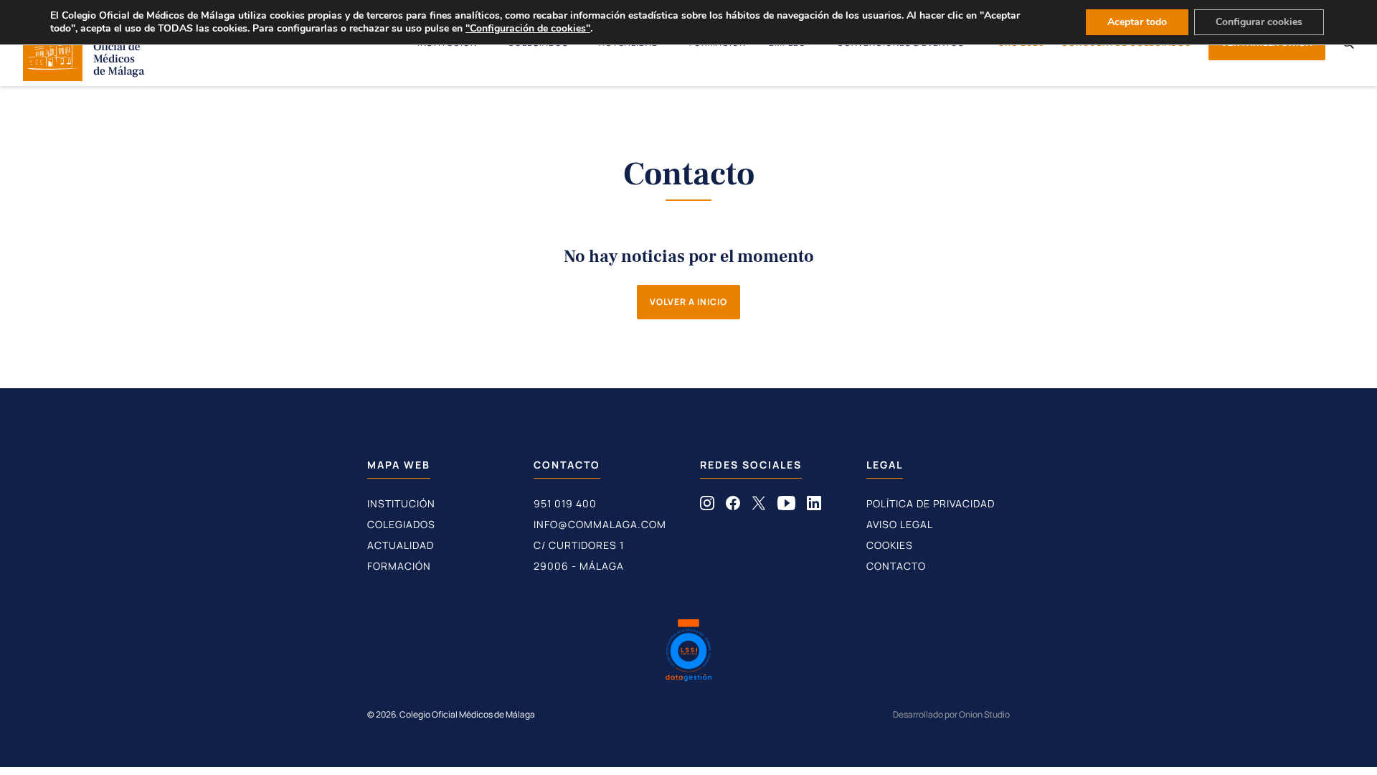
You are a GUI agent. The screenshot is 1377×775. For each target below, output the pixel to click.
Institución (401, 503)
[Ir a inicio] (84, 77)
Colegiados (401, 524)
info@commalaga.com (600, 524)
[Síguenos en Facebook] (733, 506)
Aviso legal (899, 524)
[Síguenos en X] (759, 506)
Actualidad (400, 545)
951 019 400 (565, 503)
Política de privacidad (930, 503)
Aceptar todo (1137, 22)
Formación (399, 566)
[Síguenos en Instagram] (707, 506)
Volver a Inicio (688, 302)
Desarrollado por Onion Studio (951, 714)
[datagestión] (688, 652)
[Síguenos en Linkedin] (814, 506)
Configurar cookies (1259, 22)
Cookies (889, 545)
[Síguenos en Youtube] (786, 506)
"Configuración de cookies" (527, 28)
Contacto (896, 566)
